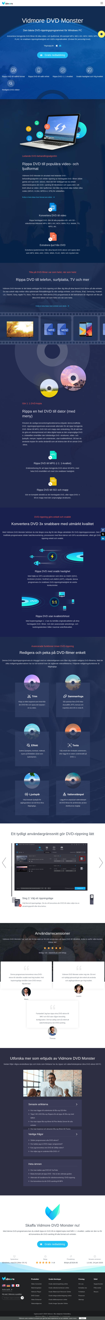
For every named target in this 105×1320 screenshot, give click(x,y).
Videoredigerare (36, 1303)
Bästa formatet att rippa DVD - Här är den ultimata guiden (51, 1174)
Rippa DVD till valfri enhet (38, 76)
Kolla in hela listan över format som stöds (37, 197)
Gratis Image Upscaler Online (58, 1303)
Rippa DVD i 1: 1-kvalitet (63, 76)
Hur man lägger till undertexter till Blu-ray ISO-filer (48, 1110)
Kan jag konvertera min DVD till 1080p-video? (47, 1148)
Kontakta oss (82, 1288)
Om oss (80, 1284)
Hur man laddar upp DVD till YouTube (44, 1170)
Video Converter (36, 1284)
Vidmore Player (36, 1292)
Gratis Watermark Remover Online (60, 1292)
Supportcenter (98, 1284)
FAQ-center (97, 1288)
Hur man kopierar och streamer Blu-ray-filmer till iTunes (50, 1129)
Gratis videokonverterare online (59, 1288)
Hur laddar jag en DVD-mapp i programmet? (46, 1144)
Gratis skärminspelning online (58, 1284)
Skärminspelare (36, 1288)
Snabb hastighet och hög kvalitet (89, 76)
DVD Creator (35, 1295)
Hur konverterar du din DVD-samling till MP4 (46, 1181)
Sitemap (81, 1299)
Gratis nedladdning (55, 55)
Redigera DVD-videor (11, 90)
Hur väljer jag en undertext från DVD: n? (44, 1151)
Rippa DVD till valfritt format (13, 76)
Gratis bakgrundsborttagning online (60, 1295)
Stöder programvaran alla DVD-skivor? (44, 1140)
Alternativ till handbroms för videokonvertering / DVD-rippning (52, 1177)
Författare (81, 1292)
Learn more (72, 1318)
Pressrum (81, 1295)
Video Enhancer (36, 1299)
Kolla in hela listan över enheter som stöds (51, 306)
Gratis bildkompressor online (58, 1299)
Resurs (96, 1292)
